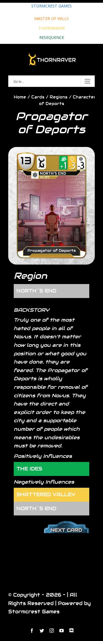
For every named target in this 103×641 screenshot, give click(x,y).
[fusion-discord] (71, 630)
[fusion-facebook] (32, 630)
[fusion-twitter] (42, 630)
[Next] (66, 525)
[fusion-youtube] (61, 630)
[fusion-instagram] (51, 630)
